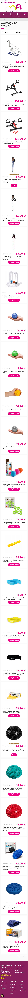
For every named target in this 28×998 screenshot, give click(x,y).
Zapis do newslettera (19, 972)
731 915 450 (5, 1)
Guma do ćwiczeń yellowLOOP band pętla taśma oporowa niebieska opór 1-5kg (13, 598)
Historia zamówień (12, 988)
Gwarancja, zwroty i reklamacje (3, 987)
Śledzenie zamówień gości (12, 992)
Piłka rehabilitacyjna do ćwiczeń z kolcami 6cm (13, 334)
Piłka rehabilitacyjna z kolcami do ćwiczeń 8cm (13, 409)
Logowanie (12, 984)
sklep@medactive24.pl (8, 2)
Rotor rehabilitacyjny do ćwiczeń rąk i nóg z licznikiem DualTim (13, 142)
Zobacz (14, 185)
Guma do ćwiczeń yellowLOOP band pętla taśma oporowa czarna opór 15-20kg (13, 674)
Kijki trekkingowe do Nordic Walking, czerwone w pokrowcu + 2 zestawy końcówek (12, 258)
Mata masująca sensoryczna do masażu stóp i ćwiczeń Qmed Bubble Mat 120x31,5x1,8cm (13, 946)
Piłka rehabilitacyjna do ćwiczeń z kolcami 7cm (13, 371)
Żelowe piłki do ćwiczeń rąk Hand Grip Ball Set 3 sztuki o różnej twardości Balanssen (14, 485)
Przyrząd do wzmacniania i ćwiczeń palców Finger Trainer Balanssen (14, 522)
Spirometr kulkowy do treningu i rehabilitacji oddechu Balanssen (11, 296)
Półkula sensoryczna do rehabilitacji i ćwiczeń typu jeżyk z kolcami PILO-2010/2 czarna (14, 750)
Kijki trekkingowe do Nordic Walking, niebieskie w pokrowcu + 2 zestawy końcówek (12, 181)
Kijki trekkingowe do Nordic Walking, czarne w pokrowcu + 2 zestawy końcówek (13, 219)
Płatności (17, 970)
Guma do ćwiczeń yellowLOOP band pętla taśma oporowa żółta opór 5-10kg (13, 636)
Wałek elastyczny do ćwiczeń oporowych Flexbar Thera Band (13, 560)
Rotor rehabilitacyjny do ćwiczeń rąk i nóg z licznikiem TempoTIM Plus (13, 104)
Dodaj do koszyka (14, 70)
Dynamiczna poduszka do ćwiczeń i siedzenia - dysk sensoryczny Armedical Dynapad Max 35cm (13, 907)
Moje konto (13, 986)
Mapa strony (22, 990)
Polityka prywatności (22, 988)
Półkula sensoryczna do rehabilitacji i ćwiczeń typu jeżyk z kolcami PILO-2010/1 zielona (13, 789)
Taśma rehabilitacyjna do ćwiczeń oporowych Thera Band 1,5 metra (11, 711)
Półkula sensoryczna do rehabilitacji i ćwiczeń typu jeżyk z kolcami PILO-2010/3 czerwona (13, 829)
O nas (21, 984)
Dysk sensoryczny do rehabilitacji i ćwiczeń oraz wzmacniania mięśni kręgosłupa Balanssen (14, 868)
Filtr (5, 32)
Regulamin (22, 986)
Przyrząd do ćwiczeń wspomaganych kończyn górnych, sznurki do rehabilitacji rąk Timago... (13, 66)
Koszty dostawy (18, 969)
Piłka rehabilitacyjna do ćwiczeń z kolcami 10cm (13, 447)
